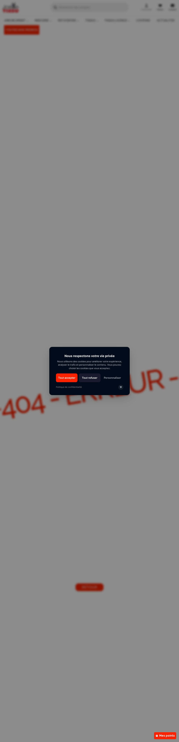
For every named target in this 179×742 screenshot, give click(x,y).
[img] (121, 387)
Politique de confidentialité (69, 387)
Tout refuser (89, 377)
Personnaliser (112, 377)
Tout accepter (66, 377)
